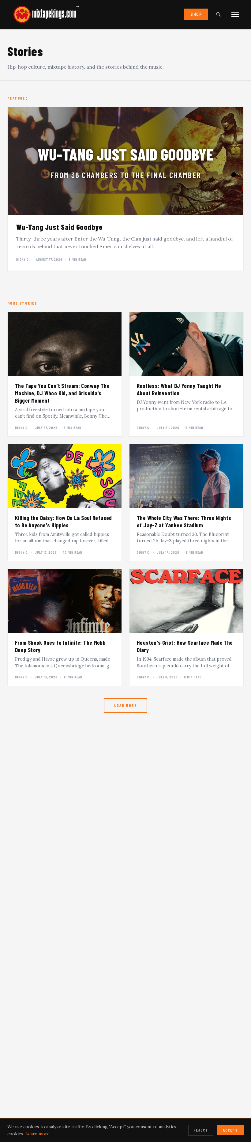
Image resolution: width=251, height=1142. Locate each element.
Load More (125, 705)
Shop (196, 14)
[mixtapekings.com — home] (43, 14)
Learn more (37, 1133)
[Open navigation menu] (235, 14)
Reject (200, 1130)
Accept (230, 1130)
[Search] (218, 14)
